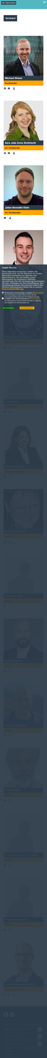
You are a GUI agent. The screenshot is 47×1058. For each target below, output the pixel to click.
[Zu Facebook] (5, 89)
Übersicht (38, 293)
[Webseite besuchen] (5, 153)
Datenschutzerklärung (12, 289)
